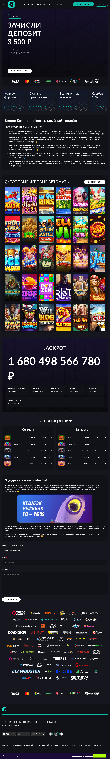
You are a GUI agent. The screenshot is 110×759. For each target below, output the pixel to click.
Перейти (12, 107)
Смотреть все (94, 182)
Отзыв (5, 569)
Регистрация (83, 4)
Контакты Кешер (11, 726)
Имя (4, 558)
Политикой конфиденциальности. (83, 756)
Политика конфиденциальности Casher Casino (29, 722)
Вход (101, 4)
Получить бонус (19, 71)
